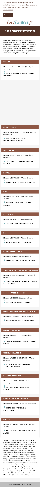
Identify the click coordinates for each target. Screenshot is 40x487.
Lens (22, 51)
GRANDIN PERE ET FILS (12, 251)
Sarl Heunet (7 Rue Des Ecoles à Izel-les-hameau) (19, 447)
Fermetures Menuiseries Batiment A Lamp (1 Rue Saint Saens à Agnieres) (20, 464)
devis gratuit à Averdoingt (19, 53)
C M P (5, 191)
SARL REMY (7, 62)
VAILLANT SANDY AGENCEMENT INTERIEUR (20, 270)
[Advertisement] (20, 103)
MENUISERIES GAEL (11, 127)
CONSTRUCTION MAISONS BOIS (15, 398)
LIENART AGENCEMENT (12, 330)
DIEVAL (6, 173)
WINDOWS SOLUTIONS (12, 353)
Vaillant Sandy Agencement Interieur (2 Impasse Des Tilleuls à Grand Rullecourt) (19, 459)
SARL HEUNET (8, 150)
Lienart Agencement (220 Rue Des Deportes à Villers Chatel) (18, 467)
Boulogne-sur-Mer (9, 51)
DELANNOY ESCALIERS (12, 376)
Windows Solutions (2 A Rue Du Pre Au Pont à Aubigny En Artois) (18, 470)
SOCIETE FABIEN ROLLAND (14, 293)
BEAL (5, 233)
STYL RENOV (8, 214)
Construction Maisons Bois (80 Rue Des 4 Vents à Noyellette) (18, 474)
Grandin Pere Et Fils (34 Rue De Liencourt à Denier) (19, 456)
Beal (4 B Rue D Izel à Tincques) (19, 455)
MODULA (6, 419)
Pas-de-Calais (17, 44)
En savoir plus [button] (8, 10)
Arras (17, 51)
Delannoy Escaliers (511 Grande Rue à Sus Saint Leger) (19, 472)
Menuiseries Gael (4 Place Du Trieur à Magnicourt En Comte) (18, 445)
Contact (28, 485)
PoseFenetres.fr (8, 40)
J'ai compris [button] (8, 15)
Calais (31, 49)
